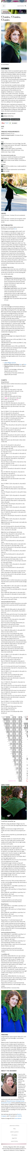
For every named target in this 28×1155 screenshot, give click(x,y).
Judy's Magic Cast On (10, 362)
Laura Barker (18, 1118)
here (15, 228)
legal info (14, 1138)
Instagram (3, 1116)
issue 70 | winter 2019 (22, 1)
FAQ (14, 1128)
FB (9, 1116)
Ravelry (19, 1114)
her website (19, 1116)
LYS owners (14, 1135)
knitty (7, 1)
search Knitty (14, 1141)
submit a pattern (14, 1132)
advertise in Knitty (14, 1125)
